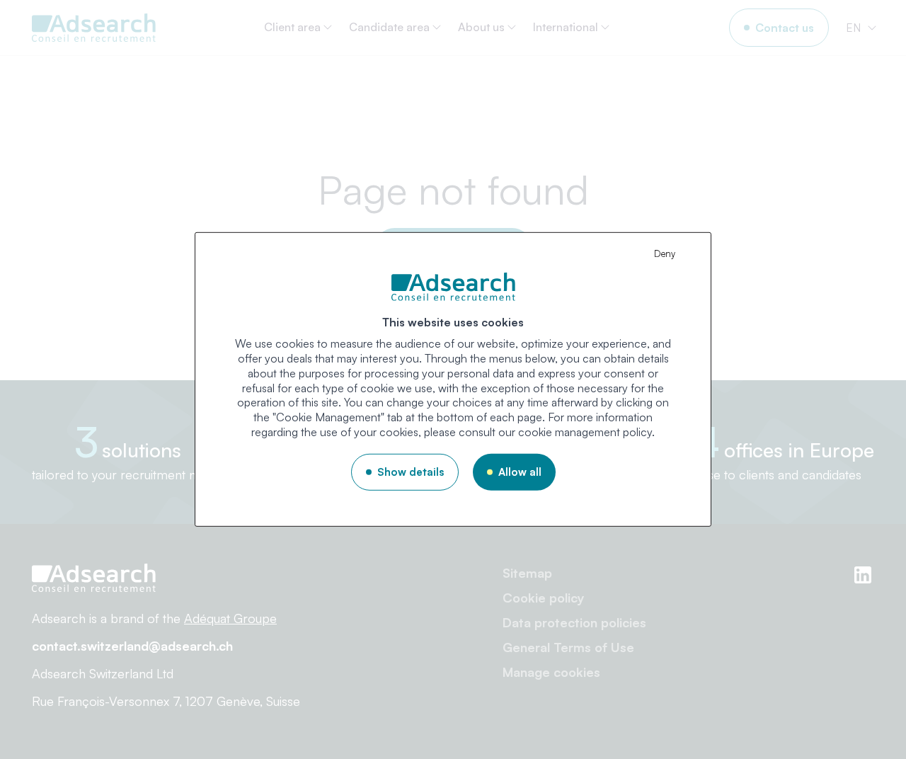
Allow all (519, 472)
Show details (410, 472)
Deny (664, 253)
